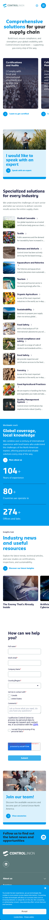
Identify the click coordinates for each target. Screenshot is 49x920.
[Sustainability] (24, 313)
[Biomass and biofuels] (24, 252)
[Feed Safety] (24, 359)
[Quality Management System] (24, 405)
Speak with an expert (21, 170)
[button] (45, 888)
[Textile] (24, 237)
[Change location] (36, 5)
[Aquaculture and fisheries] (24, 268)
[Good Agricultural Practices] (24, 389)
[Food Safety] (24, 329)
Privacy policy (29, 917)
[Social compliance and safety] (24, 344)
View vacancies (19, 816)
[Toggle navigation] (43, 5)
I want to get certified (19, 114)
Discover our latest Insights (21, 568)
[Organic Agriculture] (24, 298)
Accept (25, 911)
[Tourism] (24, 283)
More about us (15, 460)
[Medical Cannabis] (24, 222)
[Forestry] (24, 374)
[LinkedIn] (43, 837)
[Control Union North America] (13, 5)
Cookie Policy (18, 917)
